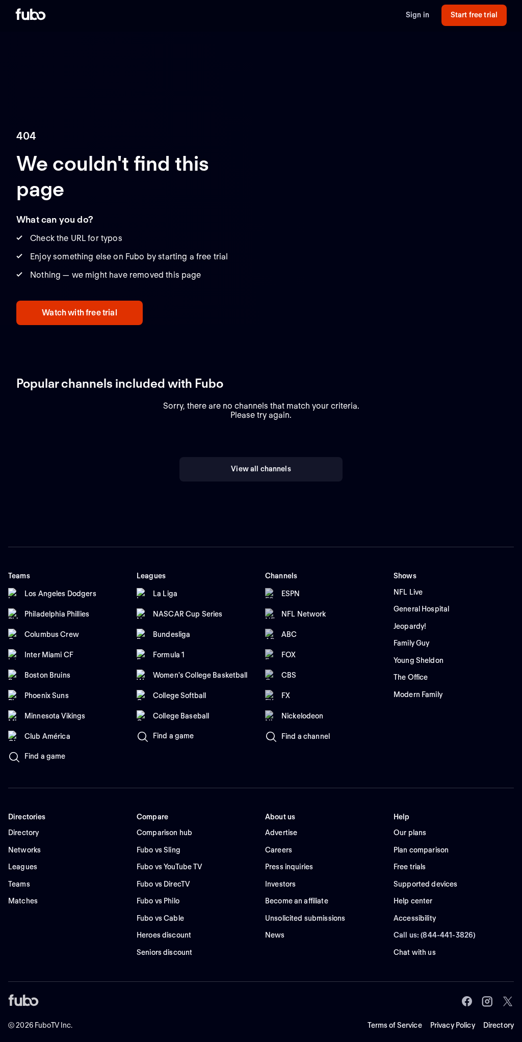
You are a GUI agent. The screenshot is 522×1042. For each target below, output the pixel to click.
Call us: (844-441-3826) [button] (435, 935)
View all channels (261, 469)
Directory (498, 1025)
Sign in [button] (417, 15)
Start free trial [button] (474, 15)
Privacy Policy (452, 1025)
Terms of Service (395, 1025)
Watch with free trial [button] (79, 312)
